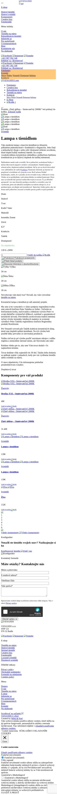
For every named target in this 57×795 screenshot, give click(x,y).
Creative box (6, 19)
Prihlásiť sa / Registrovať (12, 60)
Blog (3, 46)
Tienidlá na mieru (14, 92)
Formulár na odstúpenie (11, 674)
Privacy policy (11, 603)
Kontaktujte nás (8, 48)
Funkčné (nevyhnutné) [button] (11, 755)
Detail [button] (16, 261)
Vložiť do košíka (35, 255)
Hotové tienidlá (8, 12)
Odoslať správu (8, 619)
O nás (3, 31)
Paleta (9, 75)
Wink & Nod (17, 718)
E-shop (4, 7)
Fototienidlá (6, 22)
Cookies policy (7, 677)
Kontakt (4, 73)
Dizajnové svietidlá (9, 660)
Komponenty (7, 17)
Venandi (16, 75)
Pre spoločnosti (7, 41)
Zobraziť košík (14, 112)
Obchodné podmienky (11, 672)
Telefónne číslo (7, 580)
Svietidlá (5, 131)
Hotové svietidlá (8, 14)
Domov (4, 686)
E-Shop (10, 99)
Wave (3, 75)
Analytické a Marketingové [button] (13, 775)
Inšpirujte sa (6, 38)
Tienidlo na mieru (8, 33)
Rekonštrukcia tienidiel (11, 36)
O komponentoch (8, 43)
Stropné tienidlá (8, 650)
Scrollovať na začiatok (11, 713)
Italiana (32, 75)
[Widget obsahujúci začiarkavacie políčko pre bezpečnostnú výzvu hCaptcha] (22, 612)
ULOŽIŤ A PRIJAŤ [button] (10, 792)
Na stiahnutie (7, 51)
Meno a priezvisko (9, 570)
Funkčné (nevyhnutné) (14, 757)
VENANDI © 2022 (10, 716)
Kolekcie (11, 95)
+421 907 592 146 (9, 58)
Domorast (24, 75)
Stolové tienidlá (8, 648)
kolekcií (24, 170)
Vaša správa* (7, 586)
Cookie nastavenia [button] (10, 731)
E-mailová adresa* (9, 575)
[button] (18, 258)
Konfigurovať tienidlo (11, 551)
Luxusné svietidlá (8, 657)
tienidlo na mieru (8, 297)
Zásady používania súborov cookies (16, 752)
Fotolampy (6, 70)
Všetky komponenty (10, 532)
